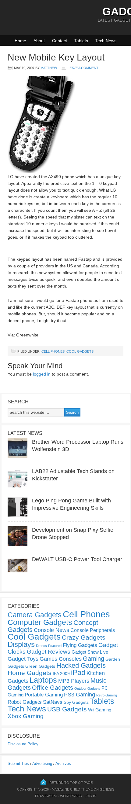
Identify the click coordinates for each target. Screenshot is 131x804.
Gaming (93, 658)
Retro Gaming (106, 695)
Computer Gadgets (40, 622)
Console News (51, 630)
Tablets (81, 40)
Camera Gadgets (35, 615)
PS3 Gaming (79, 695)
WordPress (71, 796)
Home (20, 40)
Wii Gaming (99, 709)
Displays (21, 644)
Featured (55, 646)
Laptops (43, 680)
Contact (59, 40)
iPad (78, 672)
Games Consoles (61, 659)
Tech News (105, 40)
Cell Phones (53, 351)
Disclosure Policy (23, 744)
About (39, 40)
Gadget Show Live (90, 652)
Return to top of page (71, 782)
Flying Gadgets (80, 645)
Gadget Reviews (48, 651)
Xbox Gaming (26, 716)
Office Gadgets (52, 687)
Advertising (42, 763)
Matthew (49, 68)
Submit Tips (18, 763)
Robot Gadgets (25, 702)
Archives (63, 763)
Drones (41, 646)
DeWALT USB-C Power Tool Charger (77, 559)
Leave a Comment (83, 68)
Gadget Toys (23, 659)
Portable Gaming (44, 695)
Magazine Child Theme (72, 789)
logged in (42, 374)
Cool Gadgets (80, 351)
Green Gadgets (40, 666)
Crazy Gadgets (83, 637)
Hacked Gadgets (81, 665)
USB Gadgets (67, 709)
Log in (90, 796)
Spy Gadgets (76, 702)
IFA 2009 (61, 673)
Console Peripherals (92, 630)
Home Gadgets (29, 672)
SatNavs (52, 702)
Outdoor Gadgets (87, 688)
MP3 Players (73, 681)
